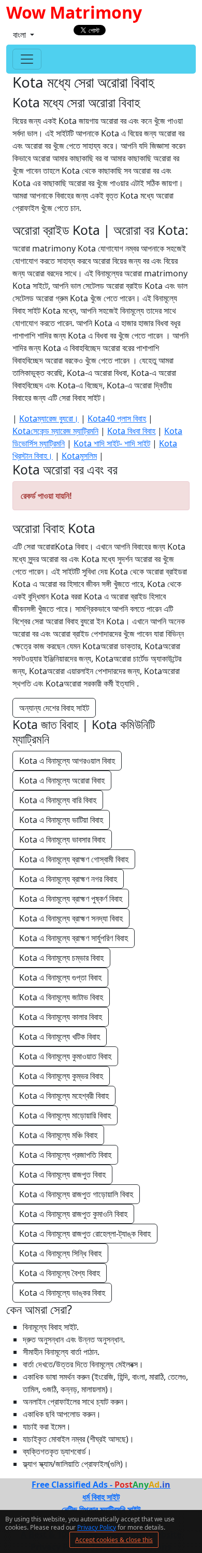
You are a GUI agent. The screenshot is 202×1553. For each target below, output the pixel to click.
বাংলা (20, 34)
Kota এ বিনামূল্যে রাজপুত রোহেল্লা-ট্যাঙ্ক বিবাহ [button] (85, 1233)
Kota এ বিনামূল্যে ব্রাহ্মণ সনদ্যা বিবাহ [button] (71, 918)
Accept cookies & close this (114, 1539)
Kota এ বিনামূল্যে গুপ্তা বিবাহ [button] (60, 977)
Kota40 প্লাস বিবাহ (117, 418)
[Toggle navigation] (26, 59)
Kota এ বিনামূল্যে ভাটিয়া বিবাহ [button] (61, 820)
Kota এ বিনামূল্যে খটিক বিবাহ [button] (59, 1036)
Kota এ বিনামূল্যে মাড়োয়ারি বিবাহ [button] (65, 1115)
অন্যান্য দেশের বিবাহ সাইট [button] (54, 707)
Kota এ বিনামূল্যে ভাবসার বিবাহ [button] (62, 839)
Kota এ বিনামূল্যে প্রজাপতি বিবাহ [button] (65, 1154)
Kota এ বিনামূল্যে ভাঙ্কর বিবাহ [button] (62, 1292)
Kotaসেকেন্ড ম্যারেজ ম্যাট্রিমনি (55, 431)
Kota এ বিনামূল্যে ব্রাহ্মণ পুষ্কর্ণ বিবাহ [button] (70, 898)
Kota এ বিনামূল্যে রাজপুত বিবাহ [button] (62, 1174)
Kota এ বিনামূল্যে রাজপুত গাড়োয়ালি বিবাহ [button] (76, 1194)
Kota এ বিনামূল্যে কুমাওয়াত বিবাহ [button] (65, 1056)
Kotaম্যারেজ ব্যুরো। (49, 418)
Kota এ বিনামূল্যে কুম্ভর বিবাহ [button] (61, 1076)
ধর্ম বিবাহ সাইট (101, 1497)
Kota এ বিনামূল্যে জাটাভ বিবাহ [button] (61, 997)
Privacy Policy (96, 1527)
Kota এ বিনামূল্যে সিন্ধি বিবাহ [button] (60, 1253)
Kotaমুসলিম (79, 455)
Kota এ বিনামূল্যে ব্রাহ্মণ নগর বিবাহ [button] (68, 879)
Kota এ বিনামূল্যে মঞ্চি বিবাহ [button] (58, 1135)
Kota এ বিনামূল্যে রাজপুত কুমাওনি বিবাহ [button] (73, 1214)
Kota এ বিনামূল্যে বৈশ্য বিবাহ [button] (59, 1273)
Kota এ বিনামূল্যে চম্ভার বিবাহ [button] (61, 957)
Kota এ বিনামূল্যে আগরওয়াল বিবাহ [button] (67, 760)
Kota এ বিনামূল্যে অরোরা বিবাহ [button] (62, 780)
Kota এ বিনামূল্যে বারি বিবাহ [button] (57, 800)
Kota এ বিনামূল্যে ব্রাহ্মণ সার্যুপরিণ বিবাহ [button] (73, 938)
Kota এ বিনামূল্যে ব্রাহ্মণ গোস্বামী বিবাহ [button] (73, 859)
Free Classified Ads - (101, 1484)
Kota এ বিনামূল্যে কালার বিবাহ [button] (60, 1017)
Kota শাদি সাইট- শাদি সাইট (112, 443)
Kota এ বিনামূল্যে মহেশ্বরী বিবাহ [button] (64, 1095)
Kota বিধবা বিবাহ (131, 431)
